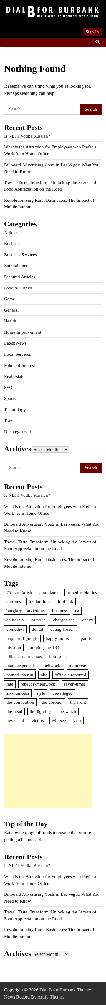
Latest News (15, 343)
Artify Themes (50, 996)
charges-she (64, 619)
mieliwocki (51, 665)
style (41, 693)
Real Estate (14, 376)
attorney (13, 601)
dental (37, 629)
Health (10, 321)
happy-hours (57, 638)
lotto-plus (58, 656)
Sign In (92, 31)
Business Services (20, 254)
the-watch (67, 711)
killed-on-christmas (24, 656)
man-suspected (20, 665)
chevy (87, 619)
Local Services (17, 354)
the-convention (20, 702)
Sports (10, 398)
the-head (14, 711)
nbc (44, 675)
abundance (49, 592)
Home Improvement (22, 332)
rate (9, 684)
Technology (15, 409)
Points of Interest (19, 365)
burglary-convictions (25, 610)
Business (12, 243)
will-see (59, 720)
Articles (11, 232)
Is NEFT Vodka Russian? (27, 136)
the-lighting (40, 711)
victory (38, 720)
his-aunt (13, 647)
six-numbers (17, 693)
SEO (8, 387)
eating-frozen (62, 629)
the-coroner (52, 702)
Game (9, 299)
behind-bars (40, 601)
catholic (38, 619)
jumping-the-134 (44, 647)
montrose (77, 665)
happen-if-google (22, 638)
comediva (15, 629)
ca (77, 610)
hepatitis (84, 638)
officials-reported (70, 675)
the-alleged (62, 693)
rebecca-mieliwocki (39, 684)
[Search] (97, 42)
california (15, 619)
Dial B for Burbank (57, 989)
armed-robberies (82, 592)
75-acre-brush (19, 592)
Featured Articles (19, 276)
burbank (65, 601)
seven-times (75, 684)
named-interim (19, 675)
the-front (78, 702)
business (60, 610)
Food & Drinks (18, 288)
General (11, 310)
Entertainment (17, 265)
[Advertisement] (48, 771)
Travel (10, 420)
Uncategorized (17, 431)
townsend (15, 720)
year (77, 720)
